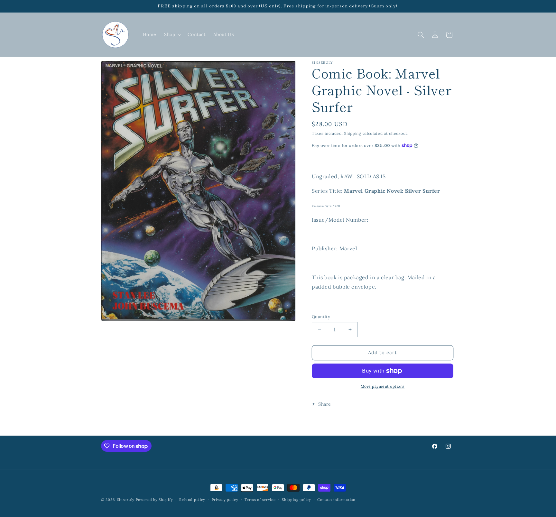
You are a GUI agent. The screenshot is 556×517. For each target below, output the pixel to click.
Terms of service (260, 499)
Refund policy (192, 499)
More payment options (383, 386)
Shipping (352, 133)
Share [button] (324, 404)
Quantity (321, 316)
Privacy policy (225, 499)
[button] (172, 34)
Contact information (336, 499)
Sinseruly (125, 499)
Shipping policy (296, 499)
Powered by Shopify (154, 499)
